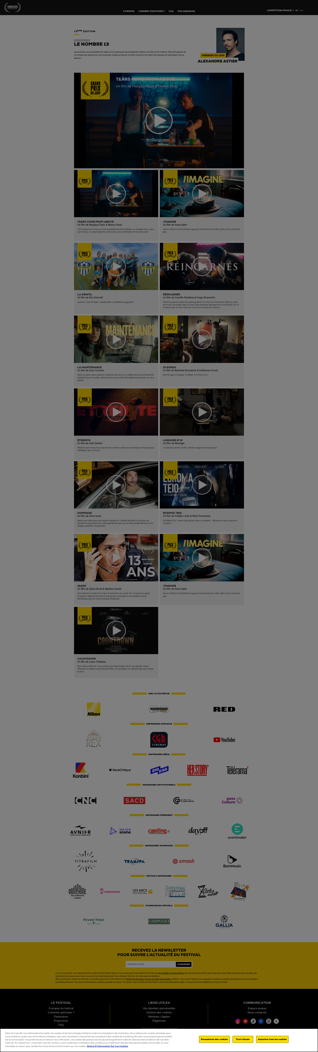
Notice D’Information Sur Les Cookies (107, 1046)
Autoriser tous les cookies (272, 1039)
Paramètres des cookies (214, 1039)
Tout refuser (243, 1039)
